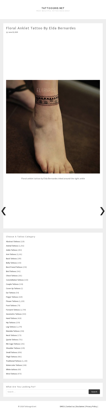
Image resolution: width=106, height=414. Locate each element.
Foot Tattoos (11, 305)
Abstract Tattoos (13, 241)
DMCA (62, 406)
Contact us (70, 406)
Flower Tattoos (12, 301)
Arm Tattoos (11, 254)
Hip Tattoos (10, 322)
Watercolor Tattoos (14, 365)
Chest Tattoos (12, 275)
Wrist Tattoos (11, 373)
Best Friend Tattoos (14, 267)
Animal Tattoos (12, 245)
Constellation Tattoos (15, 280)
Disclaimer (80, 406)
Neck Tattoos (11, 335)
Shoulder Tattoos (13, 348)
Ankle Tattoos (11, 250)
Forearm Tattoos (13, 309)
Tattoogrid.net (53, 8)
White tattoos (11, 369)
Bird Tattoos (11, 271)
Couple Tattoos (12, 284)
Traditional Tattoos (13, 361)
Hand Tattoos (11, 318)
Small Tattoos (11, 352)
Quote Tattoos (12, 339)
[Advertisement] (53, 55)
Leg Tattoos (11, 327)
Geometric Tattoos (14, 314)
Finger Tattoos (12, 297)
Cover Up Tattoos (13, 288)
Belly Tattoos (11, 263)
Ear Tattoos (10, 292)
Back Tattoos (11, 258)
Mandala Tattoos (13, 331)
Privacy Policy (91, 406)
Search (94, 391)
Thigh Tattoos (11, 356)
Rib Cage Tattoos (13, 344)
